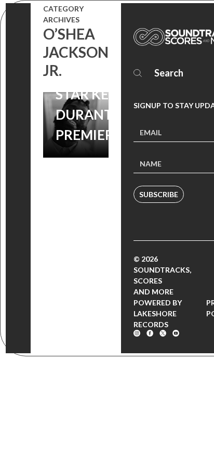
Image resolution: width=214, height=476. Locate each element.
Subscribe (158, 194)
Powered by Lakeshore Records (157, 313)
